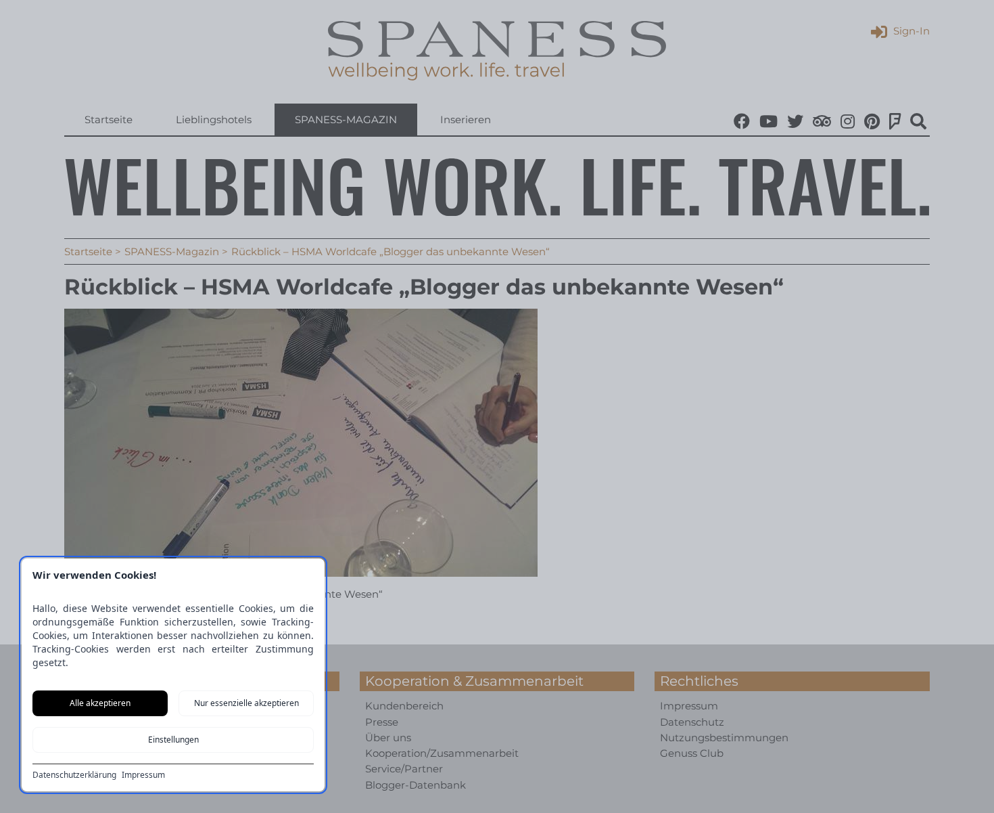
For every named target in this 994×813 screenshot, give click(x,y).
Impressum (143, 775)
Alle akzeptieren (100, 703)
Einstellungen (173, 739)
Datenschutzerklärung (74, 775)
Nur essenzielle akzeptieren (246, 703)
